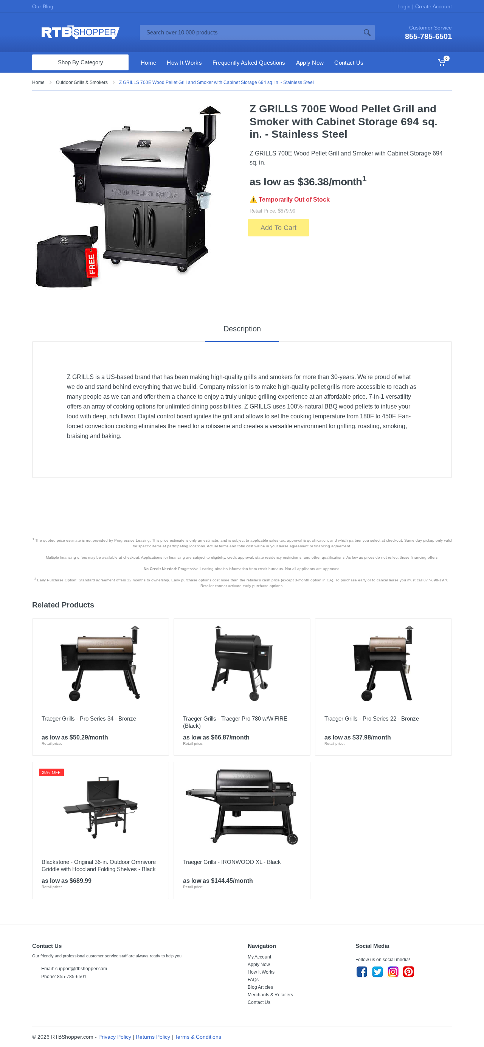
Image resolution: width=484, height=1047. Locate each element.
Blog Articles (260, 987)
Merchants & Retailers (270, 994)
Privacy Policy (114, 1037)
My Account (259, 957)
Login (404, 6)
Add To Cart (278, 227)
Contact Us (259, 1002)
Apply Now (259, 964)
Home (38, 82)
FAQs (253, 979)
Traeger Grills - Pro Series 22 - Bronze (371, 718)
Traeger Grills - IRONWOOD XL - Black (232, 862)
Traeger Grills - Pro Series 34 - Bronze (89, 718)
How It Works (261, 972)
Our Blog (42, 6)
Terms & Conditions (198, 1037)
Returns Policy (153, 1037)
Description (242, 329)
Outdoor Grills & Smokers (82, 82)
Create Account (433, 6)
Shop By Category (80, 62)
